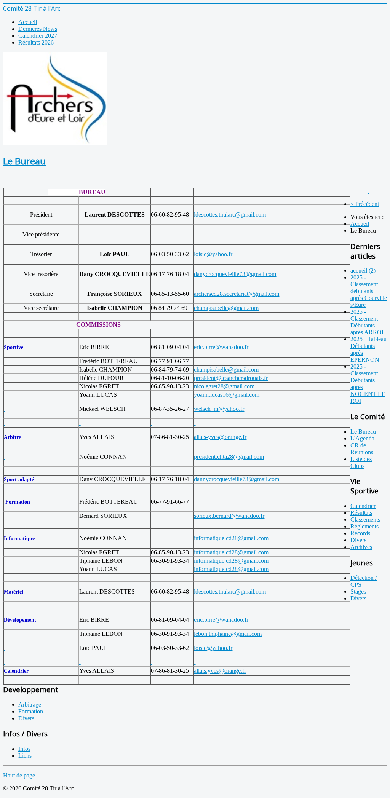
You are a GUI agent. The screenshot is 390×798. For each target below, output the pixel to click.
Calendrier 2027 (37, 35)
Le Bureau (24, 161)
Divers (358, 540)
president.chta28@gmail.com (229, 456)
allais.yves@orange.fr (220, 670)
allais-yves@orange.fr (220, 437)
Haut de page (19, 775)
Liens (25, 755)
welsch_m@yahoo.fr (219, 408)
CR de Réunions (361, 448)
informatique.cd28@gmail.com (231, 538)
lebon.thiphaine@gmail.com (228, 633)
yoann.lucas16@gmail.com (226, 394)
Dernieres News (37, 29)
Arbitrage (29, 704)
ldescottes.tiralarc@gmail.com (230, 214)
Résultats (361, 512)
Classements (365, 519)
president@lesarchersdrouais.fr (231, 378)
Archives (361, 547)
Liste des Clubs (361, 462)
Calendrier (363, 506)
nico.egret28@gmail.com (224, 386)
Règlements (364, 526)
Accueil (27, 22)
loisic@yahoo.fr (213, 254)
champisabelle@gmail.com (226, 308)
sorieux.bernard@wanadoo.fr (229, 515)
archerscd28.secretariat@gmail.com (236, 293)
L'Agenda (362, 438)
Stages (358, 591)
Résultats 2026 (36, 42)
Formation (30, 711)
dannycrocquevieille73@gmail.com (236, 479)
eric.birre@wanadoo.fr (221, 347)
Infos (24, 748)
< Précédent (364, 204)
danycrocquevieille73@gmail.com (235, 274)
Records (360, 533)
